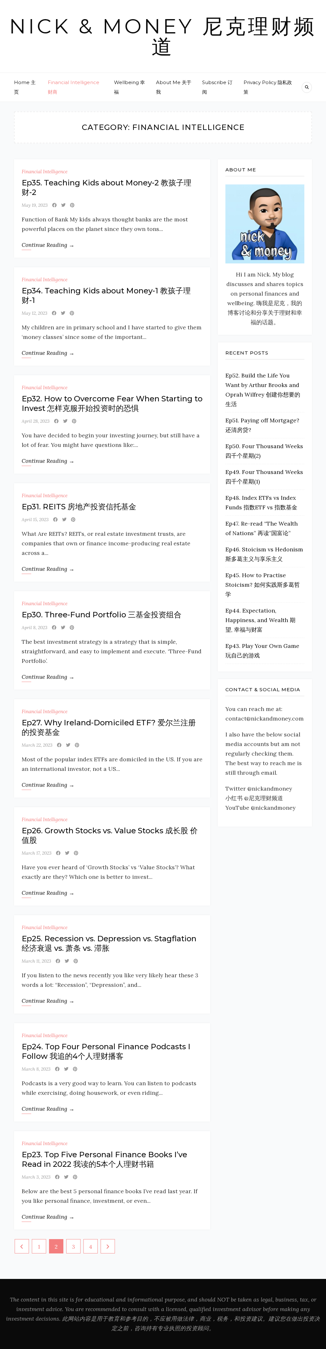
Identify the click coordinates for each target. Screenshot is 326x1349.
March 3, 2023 (36, 1177)
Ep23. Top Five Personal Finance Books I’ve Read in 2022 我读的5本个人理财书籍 (104, 1159)
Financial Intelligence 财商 (73, 87)
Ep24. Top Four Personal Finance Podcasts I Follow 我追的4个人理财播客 (106, 1051)
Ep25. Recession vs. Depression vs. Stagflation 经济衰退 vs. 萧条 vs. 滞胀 (109, 943)
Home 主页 (25, 87)
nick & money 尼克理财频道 (163, 36)
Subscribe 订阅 (217, 87)
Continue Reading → (48, 244)
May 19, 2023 (35, 205)
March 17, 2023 (37, 853)
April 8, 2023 (34, 627)
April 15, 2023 (35, 519)
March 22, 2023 (37, 745)
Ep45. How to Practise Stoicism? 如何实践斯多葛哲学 (262, 584)
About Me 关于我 (173, 87)
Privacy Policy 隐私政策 (268, 87)
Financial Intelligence (44, 172)
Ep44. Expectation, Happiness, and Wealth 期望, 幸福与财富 (260, 620)
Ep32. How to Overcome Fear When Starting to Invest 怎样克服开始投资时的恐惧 (112, 403)
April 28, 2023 (36, 421)
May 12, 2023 (34, 313)
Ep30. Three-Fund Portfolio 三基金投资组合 (101, 614)
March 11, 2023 (36, 961)
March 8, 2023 (36, 1069)
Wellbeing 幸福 (129, 87)
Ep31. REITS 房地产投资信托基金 (79, 506)
